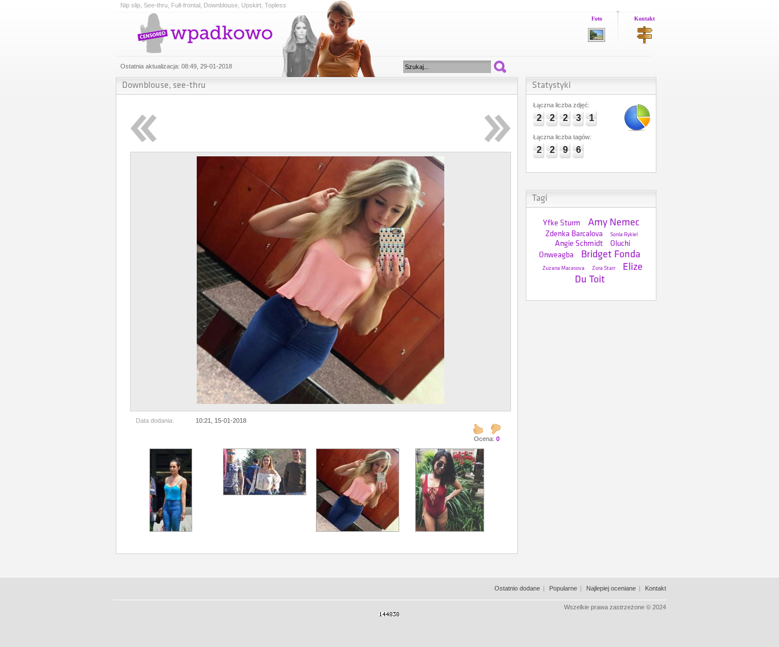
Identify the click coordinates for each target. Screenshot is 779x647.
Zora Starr (603, 268)
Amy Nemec (613, 223)
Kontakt (644, 18)
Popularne (563, 588)
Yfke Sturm (562, 223)
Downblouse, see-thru (164, 85)
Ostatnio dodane (517, 588)
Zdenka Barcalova (574, 234)
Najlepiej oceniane (611, 588)
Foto (596, 18)
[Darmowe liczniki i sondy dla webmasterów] (389, 613)
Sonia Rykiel (624, 235)
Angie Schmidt (579, 244)
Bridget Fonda (610, 255)
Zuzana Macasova (563, 268)
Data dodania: (155, 420)
